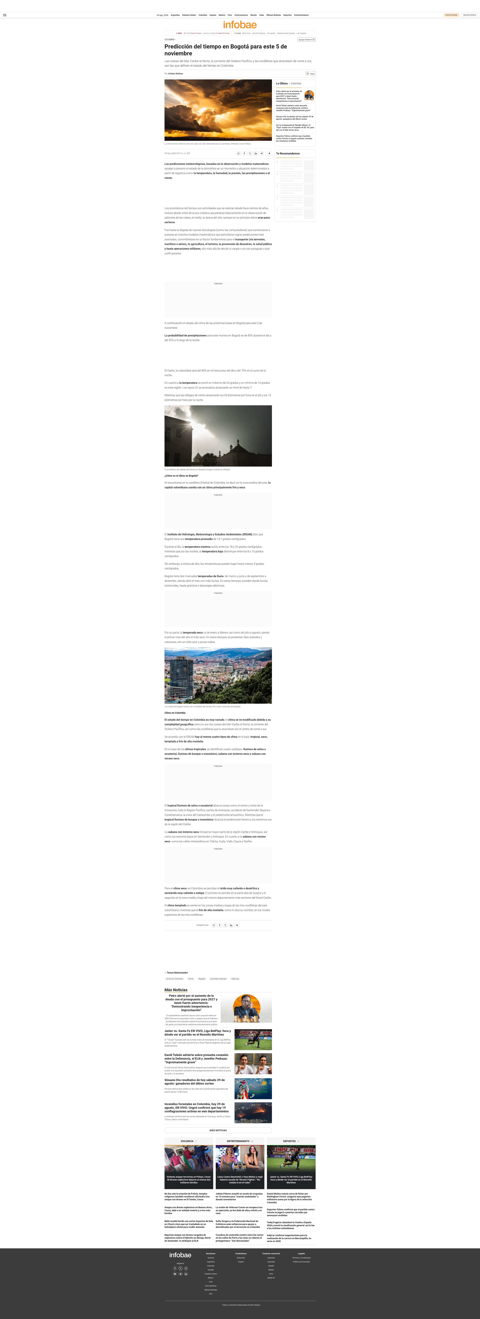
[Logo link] (240, 24)
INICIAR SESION (469, 15)
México (222, 15)
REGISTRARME (451, 15)
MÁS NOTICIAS (218, 1130)
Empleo (241, 1262)
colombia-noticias (218, 979)
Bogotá (202, 979)
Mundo (253, 15)
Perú (230, 15)
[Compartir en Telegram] (261, 153)
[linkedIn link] (186, 1274)
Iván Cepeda (301, 33)
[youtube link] (175, 1274)
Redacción (241, 1258)
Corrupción (271, 33)
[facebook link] (175, 1268)
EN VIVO (192, 33)
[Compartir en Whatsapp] (238, 153)
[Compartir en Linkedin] (255, 153)
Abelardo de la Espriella (286, 33)
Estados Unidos (189, 15)
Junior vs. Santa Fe (216, 33)
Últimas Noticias (273, 15)
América (211, 1258)
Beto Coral (246, 33)
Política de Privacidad (301, 1262)
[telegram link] (180, 1274)
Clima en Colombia (174, 979)
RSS (210, 1294)
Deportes (287, 15)
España (213, 15)
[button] (4, 15)
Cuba (261, 15)
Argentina (175, 15)
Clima (190, 979)
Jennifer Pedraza (258, 33)
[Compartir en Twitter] (250, 153)
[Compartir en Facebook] (244, 153)
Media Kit (271, 1278)
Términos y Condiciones (301, 1258)
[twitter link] (180, 1268)
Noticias (235, 979)
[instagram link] (186, 1268)
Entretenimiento (301, 15)
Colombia (203, 15)
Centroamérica (241, 15)
